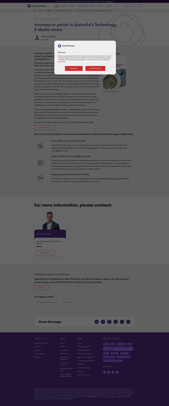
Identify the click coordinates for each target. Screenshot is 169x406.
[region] (85, 57)
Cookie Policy (61, 61)
